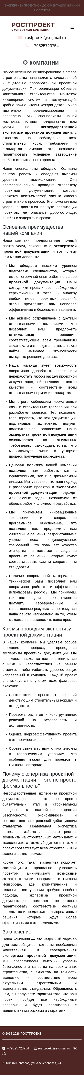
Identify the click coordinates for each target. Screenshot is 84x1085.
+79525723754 (45, 45)
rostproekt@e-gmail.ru (45, 37)
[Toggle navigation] (72, 27)
